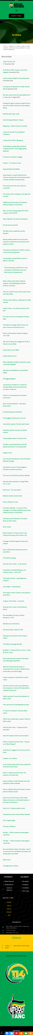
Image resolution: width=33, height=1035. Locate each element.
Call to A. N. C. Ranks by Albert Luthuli (14, 808)
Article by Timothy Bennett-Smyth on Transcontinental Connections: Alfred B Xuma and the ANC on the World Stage (16, 669)
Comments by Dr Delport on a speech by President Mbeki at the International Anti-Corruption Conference (15, 387)
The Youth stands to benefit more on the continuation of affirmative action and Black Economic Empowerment (16, 270)
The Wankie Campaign (9, 558)
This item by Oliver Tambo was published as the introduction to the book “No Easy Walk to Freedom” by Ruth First (16, 688)
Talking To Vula (7, 453)
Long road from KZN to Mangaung (13, 140)
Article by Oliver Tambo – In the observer (15, 564)
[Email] (26, 1033)
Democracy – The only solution (12, 490)
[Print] (21, 1033)
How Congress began (9, 820)
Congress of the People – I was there (13, 601)
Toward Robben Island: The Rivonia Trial (14, 438)
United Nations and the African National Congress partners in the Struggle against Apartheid (15, 148)
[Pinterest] (16, 1033)
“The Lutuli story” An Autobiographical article (16, 704)
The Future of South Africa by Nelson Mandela (16, 475)
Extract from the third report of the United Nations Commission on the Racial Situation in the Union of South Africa (16, 800)
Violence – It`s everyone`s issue (12, 163)
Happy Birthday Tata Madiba (11, 169)
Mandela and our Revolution (11, 624)
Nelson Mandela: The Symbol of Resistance (15, 219)
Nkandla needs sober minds (11, 114)
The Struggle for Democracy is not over (14, 418)
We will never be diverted (10, 225)
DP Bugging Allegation (9, 379)
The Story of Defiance (9, 826)
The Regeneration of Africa (10, 866)
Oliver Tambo (7, 527)
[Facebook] (7, 1033)
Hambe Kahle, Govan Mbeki (11, 350)
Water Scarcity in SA (9, 61)
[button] (16, 10)
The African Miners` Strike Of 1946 (13, 630)
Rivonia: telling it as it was (10, 502)
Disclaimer (16, 1030)
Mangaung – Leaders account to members (15, 126)
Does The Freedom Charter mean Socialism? (16, 735)
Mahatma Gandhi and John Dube (12, 496)
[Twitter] (11, 1033)
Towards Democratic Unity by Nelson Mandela (16, 814)
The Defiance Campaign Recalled (12, 644)
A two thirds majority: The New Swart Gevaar (16, 424)
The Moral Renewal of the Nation (12, 412)
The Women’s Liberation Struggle (12, 157)
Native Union (7, 860)
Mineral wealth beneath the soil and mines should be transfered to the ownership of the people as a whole (16, 242)
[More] (30, 1033)
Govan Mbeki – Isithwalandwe (11, 586)
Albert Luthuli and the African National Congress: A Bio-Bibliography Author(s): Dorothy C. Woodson (14, 283)
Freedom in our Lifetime (10, 758)
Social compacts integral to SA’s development (16, 78)
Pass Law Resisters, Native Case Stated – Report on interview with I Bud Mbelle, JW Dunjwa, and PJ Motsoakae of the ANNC (17, 851)
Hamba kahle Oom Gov (10, 356)
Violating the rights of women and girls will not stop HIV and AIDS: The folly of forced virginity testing (16, 105)
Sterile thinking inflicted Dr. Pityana (13, 120)
